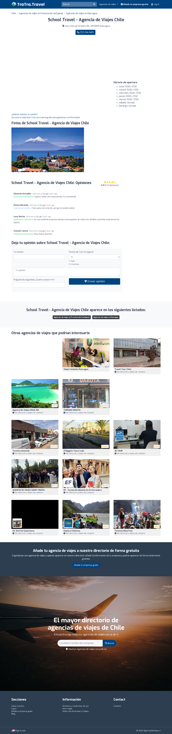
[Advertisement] (124, 58)
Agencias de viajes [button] (108, 4)
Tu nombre (19, 252)
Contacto (117, 706)
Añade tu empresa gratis (135, 4)
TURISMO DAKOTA (72, 410)
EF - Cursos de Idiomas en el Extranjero (83, 490)
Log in (156, 4)
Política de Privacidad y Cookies (75, 711)
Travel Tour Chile (123, 369)
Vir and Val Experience (23, 531)
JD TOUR (119, 451)
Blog (13, 714)
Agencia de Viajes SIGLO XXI (25, 410)
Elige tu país (20, 730)
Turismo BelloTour (124, 531)
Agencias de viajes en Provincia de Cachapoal (41, 13)
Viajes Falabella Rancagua (76, 369)
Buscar (110, 643)
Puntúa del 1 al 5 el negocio (81, 252)
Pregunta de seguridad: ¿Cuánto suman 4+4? (34, 279)
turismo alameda (21, 451)
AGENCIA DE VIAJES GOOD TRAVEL (28, 490)
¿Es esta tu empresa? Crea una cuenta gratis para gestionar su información (45, 117)
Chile (13, 13)
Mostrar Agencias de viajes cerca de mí (87, 649)
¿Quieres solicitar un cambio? (24, 114)
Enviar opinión (96, 281)
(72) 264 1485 (86, 32)
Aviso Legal (67, 708)
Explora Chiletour (72, 531)
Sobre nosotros (17, 706)
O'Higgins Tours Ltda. (74, 451)
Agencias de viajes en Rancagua (81, 13)
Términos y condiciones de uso (75, 706)
